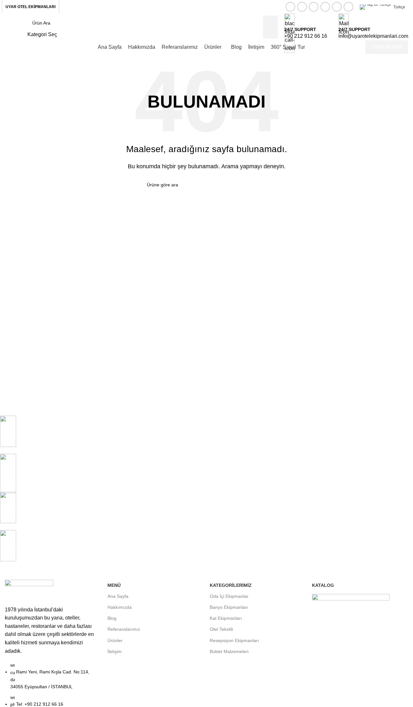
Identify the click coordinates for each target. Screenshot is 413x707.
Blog (111, 618)
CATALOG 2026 (387, 47)
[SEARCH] (263, 184)
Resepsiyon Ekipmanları (234, 640)
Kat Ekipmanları (226, 618)
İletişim (114, 651)
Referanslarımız (123, 629)
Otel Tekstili (221, 629)
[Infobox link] (206, 27)
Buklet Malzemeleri (229, 651)
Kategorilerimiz (231, 585)
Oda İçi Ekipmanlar (229, 596)
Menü (114, 585)
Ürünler (115, 640)
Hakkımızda (119, 607)
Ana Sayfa (117, 596)
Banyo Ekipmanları (229, 607)
